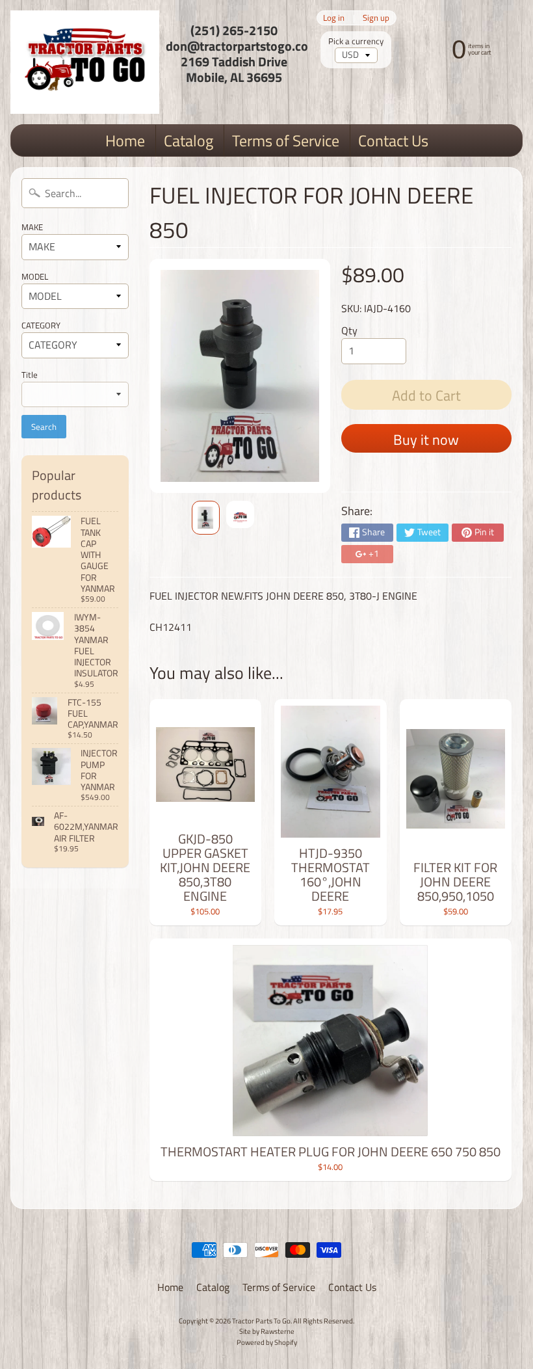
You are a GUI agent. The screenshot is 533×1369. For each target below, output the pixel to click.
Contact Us (393, 140)
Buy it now (426, 440)
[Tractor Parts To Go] (84, 62)
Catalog (188, 140)
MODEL (34, 276)
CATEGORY (40, 325)
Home (125, 140)
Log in (333, 18)
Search (44, 426)
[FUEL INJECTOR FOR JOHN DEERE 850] (206, 517)
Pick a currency (356, 41)
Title (29, 374)
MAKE (32, 226)
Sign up (376, 18)
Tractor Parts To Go (261, 1320)
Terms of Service (285, 140)
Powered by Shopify (267, 1342)
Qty (349, 330)
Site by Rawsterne (266, 1330)
